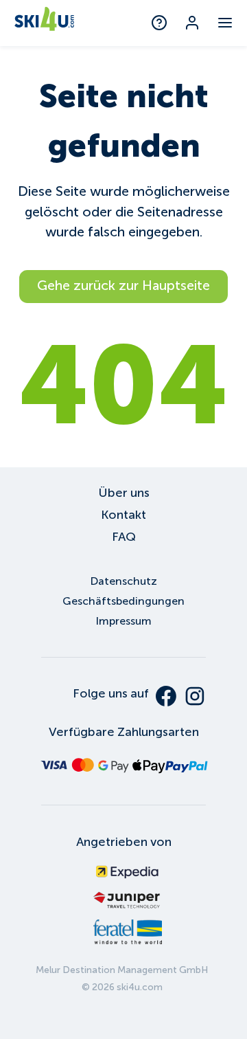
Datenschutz (124, 581)
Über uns (124, 493)
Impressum (124, 621)
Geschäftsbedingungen (123, 601)
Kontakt (123, 515)
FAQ (124, 537)
